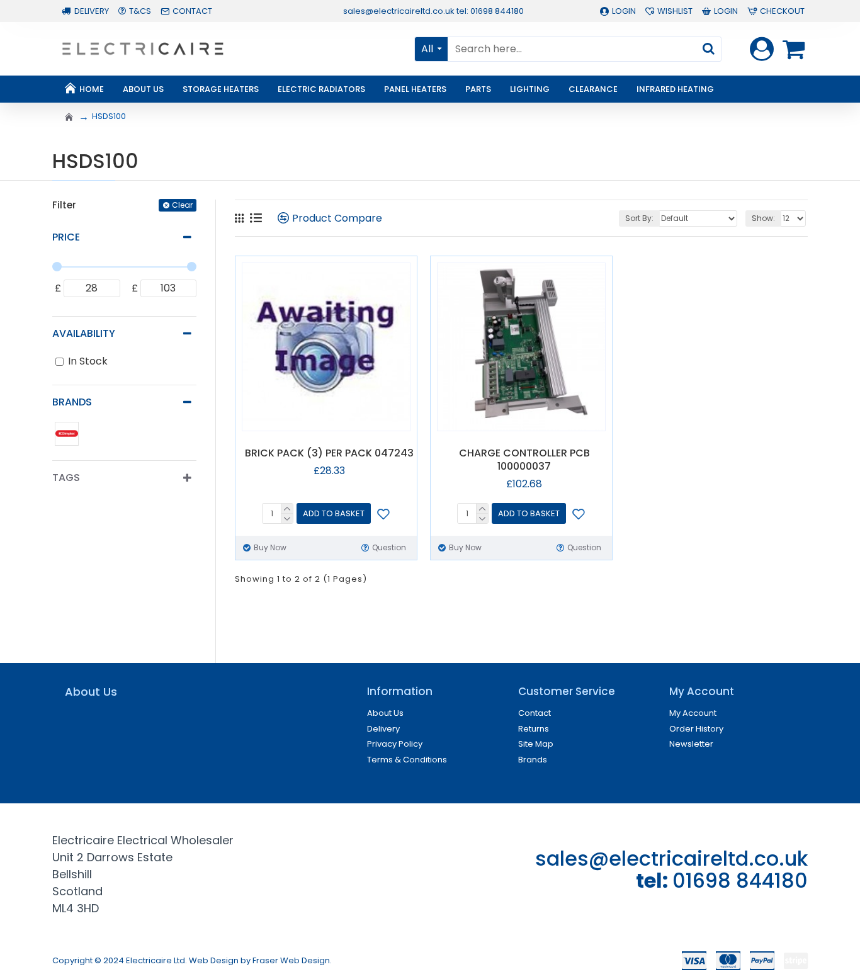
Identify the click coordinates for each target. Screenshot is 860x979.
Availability (83, 333)
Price (66, 237)
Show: (763, 218)
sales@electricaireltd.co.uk (671, 858)
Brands (72, 402)
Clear (182, 205)
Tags (66, 477)
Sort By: (639, 218)
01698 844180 (740, 880)
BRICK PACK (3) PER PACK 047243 (329, 453)
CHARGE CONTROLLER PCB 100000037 (524, 460)
